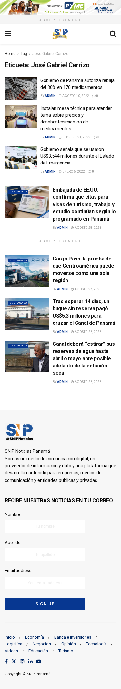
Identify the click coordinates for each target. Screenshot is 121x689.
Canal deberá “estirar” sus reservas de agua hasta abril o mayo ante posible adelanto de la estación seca (84, 358)
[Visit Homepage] (60, 33)
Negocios (42, 643)
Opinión (68, 643)
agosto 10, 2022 (75, 96)
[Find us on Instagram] (22, 661)
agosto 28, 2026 (87, 227)
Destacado (18, 191)
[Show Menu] (8, 34)
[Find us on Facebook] (6, 661)
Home (10, 53)
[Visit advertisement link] (60, 7)
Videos (11, 650)
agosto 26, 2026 (87, 332)
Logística (13, 643)
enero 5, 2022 (73, 171)
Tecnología (96, 643)
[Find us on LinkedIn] (30, 661)
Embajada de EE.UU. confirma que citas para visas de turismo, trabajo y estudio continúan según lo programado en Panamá (84, 204)
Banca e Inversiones (72, 637)
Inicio (10, 637)
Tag (24, 53)
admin (50, 96)
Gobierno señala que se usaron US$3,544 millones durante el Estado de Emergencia (77, 156)
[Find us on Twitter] (13, 661)
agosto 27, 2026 (87, 289)
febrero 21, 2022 (76, 137)
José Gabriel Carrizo (50, 53)
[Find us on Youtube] (38, 661)
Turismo (65, 650)
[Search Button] (113, 34)
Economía (34, 637)
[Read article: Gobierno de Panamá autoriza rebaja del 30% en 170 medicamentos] (21, 89)
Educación (38, 650)
